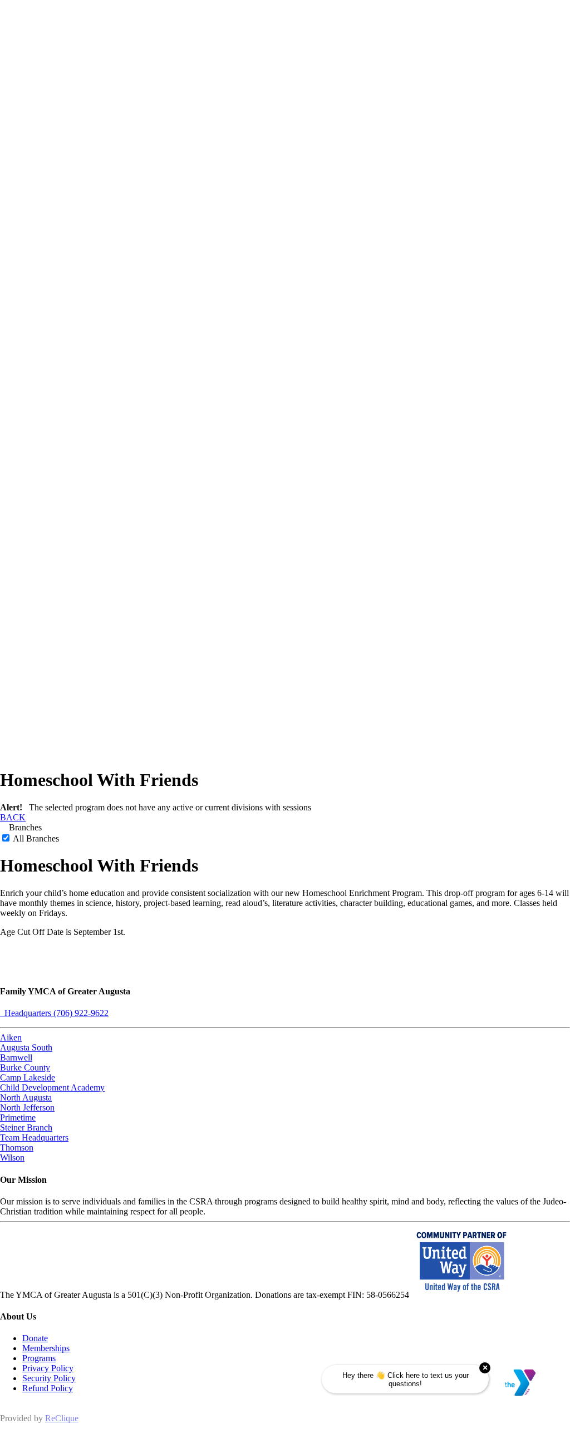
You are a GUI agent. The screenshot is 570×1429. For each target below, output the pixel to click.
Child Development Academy (52, 1087)
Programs (39, 1358)
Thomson (16, 1147)
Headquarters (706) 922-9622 (54, 1013)
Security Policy (49, 1378)
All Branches (35, 838)
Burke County (25, 1067)
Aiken (11, 1037)
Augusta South (26, 1047)
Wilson (12, 1157)
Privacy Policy (47, 1368)
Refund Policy (47, 1388)
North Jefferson (27, 1107)
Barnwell (16, 1057)
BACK (13, 817)
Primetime (18, 1117)
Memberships (46, 1348)
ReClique (61, 1418)
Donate (35, 1338)
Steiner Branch (26, 1127)
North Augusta (26, 1097)
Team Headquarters (34, 1137)
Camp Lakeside (27, 1077)
